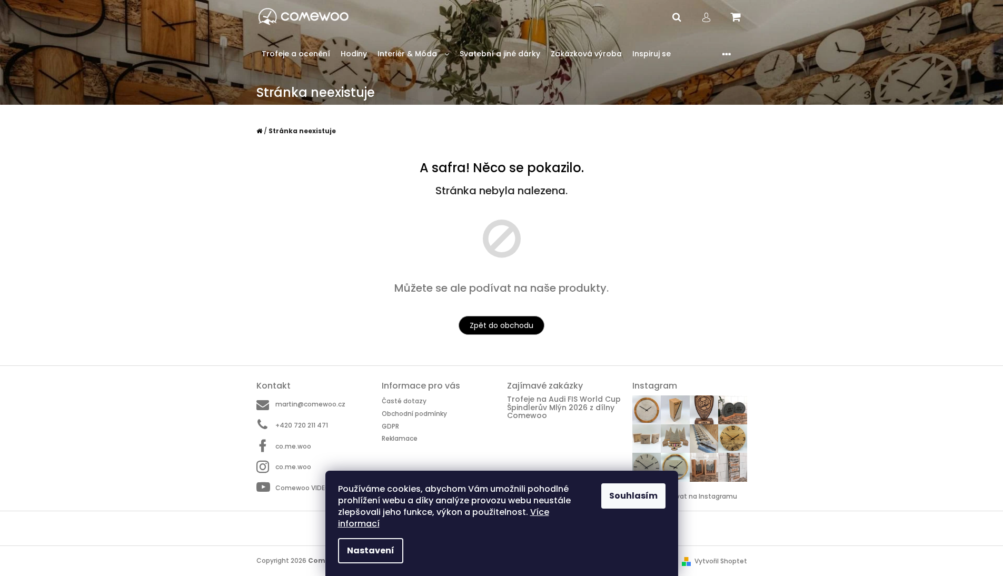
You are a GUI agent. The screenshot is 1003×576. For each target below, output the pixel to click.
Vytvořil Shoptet (720, 561)
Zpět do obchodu (501, 325)
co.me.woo (293, 446)
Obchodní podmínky (414, 413)
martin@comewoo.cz (310, 404)
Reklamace (400, 438)
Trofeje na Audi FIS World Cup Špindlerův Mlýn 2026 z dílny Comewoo (564, 407)
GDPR (390, 426)
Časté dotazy (404, 400)
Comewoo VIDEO (302, 487)
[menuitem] (295, 54)
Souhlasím (633, 496)
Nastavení (370, 550)
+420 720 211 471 (301, 425)
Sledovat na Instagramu (697, 496)
